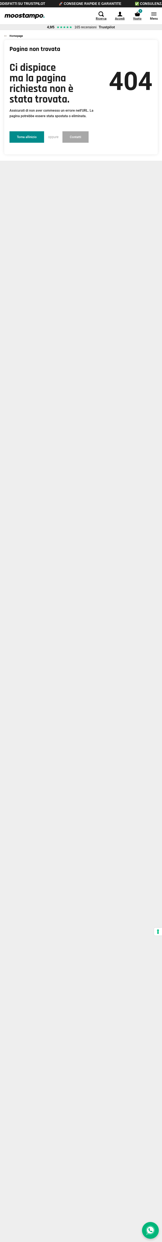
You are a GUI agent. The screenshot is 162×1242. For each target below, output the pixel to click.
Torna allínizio (27, 137)
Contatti (75, 137)
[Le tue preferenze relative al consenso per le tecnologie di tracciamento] (158, 932)
